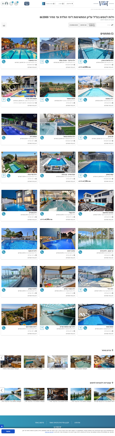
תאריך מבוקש (60, 4)
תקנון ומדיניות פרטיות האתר (59, 422)
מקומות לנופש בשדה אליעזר (57, 369)
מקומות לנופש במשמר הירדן (34, 369)
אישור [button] (8, 431)
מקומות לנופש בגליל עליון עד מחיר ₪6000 (34, 401)
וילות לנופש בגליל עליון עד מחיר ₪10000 (57, 401)
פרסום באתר (27, 3)
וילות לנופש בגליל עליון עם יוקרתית (104, 401)
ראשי (112, 9)
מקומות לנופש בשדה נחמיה (11, 369)
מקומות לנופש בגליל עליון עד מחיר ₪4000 (81, 401)
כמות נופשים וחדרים (49, 4)
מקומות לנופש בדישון (81, 369)
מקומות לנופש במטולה (104, 369)
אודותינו (77, 422)
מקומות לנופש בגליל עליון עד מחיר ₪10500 (10, 401)
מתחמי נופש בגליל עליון (96, 9)
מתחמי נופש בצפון (106, 9)
